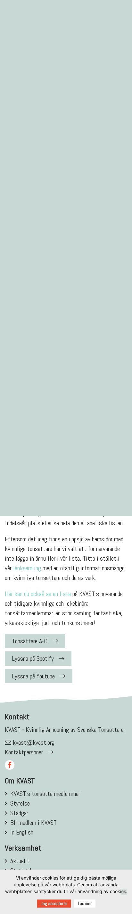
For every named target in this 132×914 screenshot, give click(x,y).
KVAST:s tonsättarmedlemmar (45, 793)
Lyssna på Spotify (33, 658)
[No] (124, 892)
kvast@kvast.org (33, 742)
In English (21, 832)
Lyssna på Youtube (33, 676)
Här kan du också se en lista (38, 594)
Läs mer (85, 903)
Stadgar (19, 813)
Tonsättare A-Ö (29, 641)
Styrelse (20, 803)
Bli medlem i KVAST (33, 822)
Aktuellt (19, 861)
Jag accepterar (54, 903)
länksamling (27, 568)
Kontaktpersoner (24, 752)
